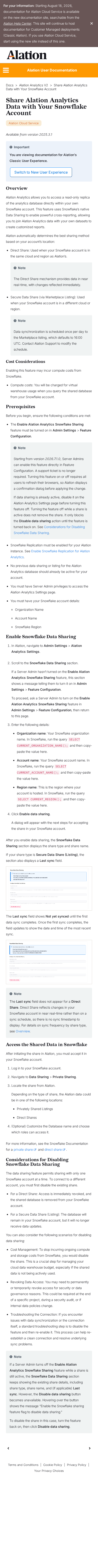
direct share (53, 1149)
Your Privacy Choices (49, 1471)
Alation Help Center (17, 23)
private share (23, 1149)
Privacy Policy (76, 1465)
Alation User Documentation (52, 70)
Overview (23, 1031)
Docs (9, 85)
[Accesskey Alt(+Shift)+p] (90, 1448)
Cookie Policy (52, 1465)
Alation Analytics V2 (33, 85)
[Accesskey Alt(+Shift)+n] (90, 1448)
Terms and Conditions (23, 1465)
